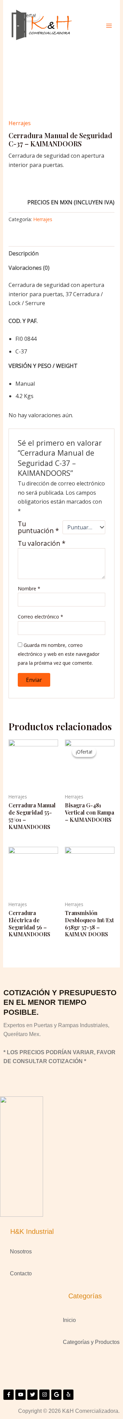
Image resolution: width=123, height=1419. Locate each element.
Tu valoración (42, 543)
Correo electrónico (40, 616)
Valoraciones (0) (29, 268)
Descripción (24, 253)
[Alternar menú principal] (109, 26)
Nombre (29, 588)
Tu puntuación (38, 527)
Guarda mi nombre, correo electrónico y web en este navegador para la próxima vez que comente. (58, 654)
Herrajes (20, 123)
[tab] (62, 253)
